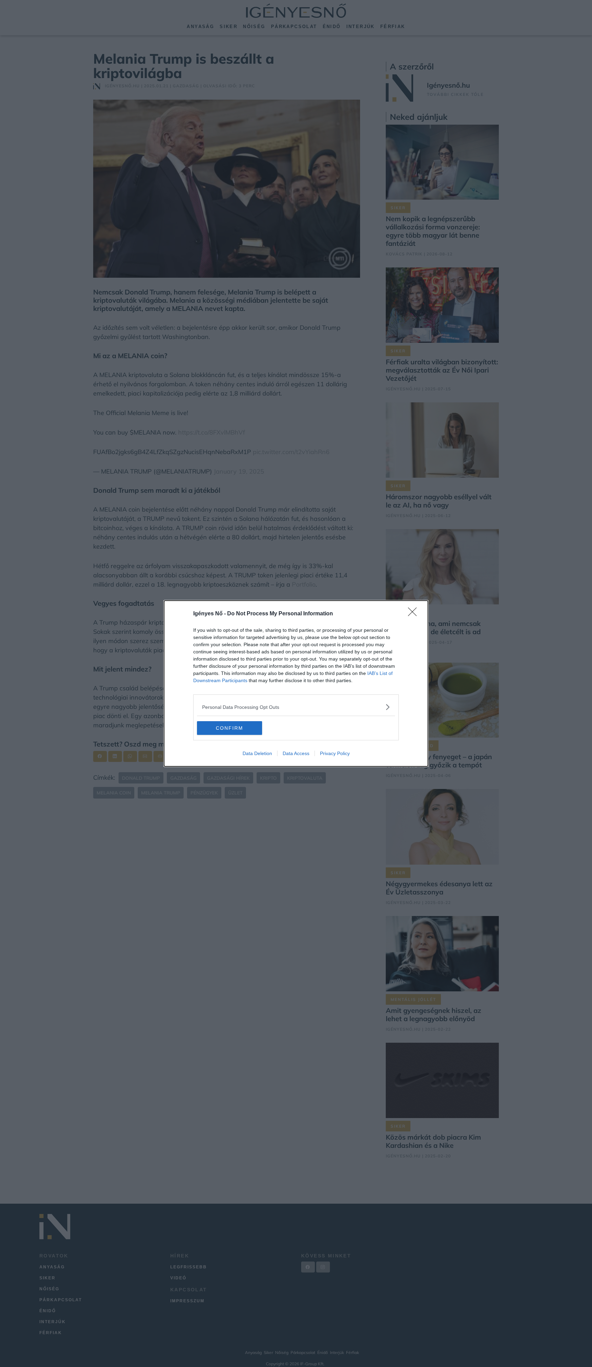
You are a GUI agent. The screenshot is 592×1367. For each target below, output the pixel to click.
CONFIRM (229, 728)
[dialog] (296, 683)
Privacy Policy (335, 753)
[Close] (414, 613)
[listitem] (296, 707)
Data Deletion (257, 753)
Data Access (296, 753)
